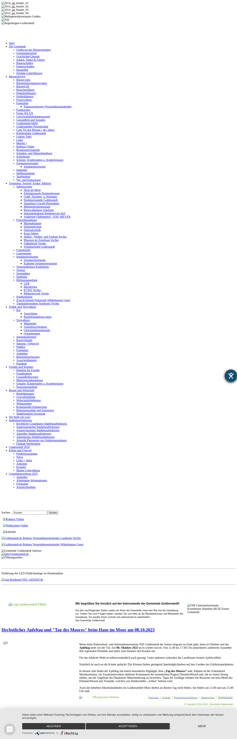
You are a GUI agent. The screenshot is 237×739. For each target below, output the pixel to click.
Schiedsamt (23, 156)
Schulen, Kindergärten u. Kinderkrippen (39, 160)
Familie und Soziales (21, 366)
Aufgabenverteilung (35, 326)
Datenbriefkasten (26, 93)
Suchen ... (7, 512)
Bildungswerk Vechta (36, 293)
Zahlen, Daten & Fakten (30, 59)
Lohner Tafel (23, 136)
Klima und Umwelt (20, 450)
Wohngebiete (24, 403)
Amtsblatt (22, 353)
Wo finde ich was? (20, 417)
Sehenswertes (24, 186)
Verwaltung (23, 320)
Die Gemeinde (17, 46)
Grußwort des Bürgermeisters (33, 49)
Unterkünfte (23, 250)
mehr (202, 726)
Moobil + (21, 143)
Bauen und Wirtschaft (21, 390)
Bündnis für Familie (28, 370)
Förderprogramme (26, 453)
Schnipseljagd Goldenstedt (39, 246)
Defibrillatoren (24, 96)
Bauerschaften (24, 63)
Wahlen (20, 346)
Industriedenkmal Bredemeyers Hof (44, 213)
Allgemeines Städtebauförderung (35, 437)
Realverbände (24, 340)
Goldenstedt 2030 (19, 447)
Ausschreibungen (26, 360)
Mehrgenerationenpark (37, 206)
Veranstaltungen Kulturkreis (32, 266)
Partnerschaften (25, 66)
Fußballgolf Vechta (35, 243)
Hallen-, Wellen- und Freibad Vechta (45, 236)
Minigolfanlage (32, 223)
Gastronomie (23, 253)
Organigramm (32, 333)
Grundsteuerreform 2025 (23, 473)
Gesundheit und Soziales (30, 119)
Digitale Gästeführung (29, 73)
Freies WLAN (24, 113)
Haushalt (21, 363)
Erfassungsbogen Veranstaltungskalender (47, 106)
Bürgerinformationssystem (31, 83)
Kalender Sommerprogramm (40, 263)
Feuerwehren (24, 99)
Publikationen (24, 296)
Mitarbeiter (30, 323)
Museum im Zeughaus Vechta (41, 240)
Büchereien (30, 286)
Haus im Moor (32, 190)
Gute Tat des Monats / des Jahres (35, 129)
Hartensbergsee (33, 226)
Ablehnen (53, 726)
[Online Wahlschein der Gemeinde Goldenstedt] (15, 525)
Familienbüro (24, 373)
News (19, 457)
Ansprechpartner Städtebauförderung (37, 430)
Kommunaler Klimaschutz (31, 407)
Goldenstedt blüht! (27, 123)
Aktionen (21, 463)
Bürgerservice (17, 76)
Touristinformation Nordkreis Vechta (37, 303)
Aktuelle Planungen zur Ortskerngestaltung (41, 440)
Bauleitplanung (25, 393)
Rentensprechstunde (28, 150)
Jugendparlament (26, 336)
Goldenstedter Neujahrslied (32, 126)
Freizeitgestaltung (26, 220)
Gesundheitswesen (27, 376)
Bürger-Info (23, 79)
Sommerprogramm (27, 163)
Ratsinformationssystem (37, 316)
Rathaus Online (25, 146)
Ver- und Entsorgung (28, 180)
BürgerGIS (22, 86)
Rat (18, 310)
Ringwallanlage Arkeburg (39, 210)
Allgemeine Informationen (31, 480)
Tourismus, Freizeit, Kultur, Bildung (30, 183)
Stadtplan (21, 170)
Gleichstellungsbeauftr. (37, 330)
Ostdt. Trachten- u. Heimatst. (40, 196)
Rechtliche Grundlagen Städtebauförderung (41, 423)
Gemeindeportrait (26, 53)
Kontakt (21, 467)
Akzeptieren (127, 726)
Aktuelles (21, 477)
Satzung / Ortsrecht (27, 343)
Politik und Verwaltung (22, 306)
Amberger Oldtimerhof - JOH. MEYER (47, 216)
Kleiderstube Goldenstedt (31, 133)
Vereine (20, 270)
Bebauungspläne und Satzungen (35, 410)
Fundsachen (23, 109)
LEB (26, 283)
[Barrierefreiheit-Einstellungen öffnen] (231, 376)
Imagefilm (22, 69)
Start (11, 43)
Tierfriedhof (23, 176)
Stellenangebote (25, 173)
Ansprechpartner (26, 487)
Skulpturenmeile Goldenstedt (41, 200)
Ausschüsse (30, 313)
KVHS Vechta (32, 290)
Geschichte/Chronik (28, 56)
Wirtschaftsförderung (28, 400)
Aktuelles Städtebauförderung (33, 433)
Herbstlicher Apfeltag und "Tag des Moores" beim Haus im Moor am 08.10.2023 (78, 629)
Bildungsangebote (26, 280)
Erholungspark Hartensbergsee (42, 193)
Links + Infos (24, 460)
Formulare (22, 103)
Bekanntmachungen (28, 356)
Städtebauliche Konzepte (30, 413)
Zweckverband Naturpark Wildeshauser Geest (43, 300)
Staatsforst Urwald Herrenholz (41, 203)
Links (19, 139)
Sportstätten (23, 273)
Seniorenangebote (26, 387)
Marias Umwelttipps (28, 470)
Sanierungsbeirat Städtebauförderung (37, 427)
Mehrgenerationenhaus (29, 380)
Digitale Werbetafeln (28, 443)
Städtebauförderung (20, 420)
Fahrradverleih (32, 230)
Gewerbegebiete (25, 397)
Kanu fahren (31, 233)
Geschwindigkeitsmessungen (33, 116)
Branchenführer (25, 89)
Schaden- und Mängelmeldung (34, 153)
